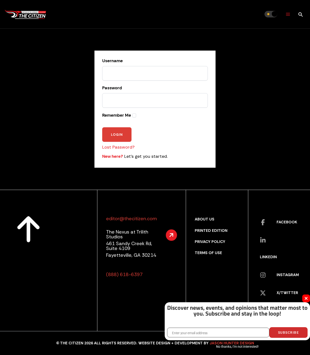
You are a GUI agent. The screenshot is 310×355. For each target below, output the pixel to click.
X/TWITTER (287, 292)
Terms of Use (208, 252)
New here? (112, 156)
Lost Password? (118, 147)
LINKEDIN (268, 256)
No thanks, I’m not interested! (237, 346)
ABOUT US (204, 219)
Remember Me (116, 115)
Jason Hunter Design (231, 343)
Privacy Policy (210, 241)
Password (112, 88)
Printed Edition (211, 230)
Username (112, 61)
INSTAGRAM (288, 274)
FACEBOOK (287, 222)
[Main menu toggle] (288, 14)
